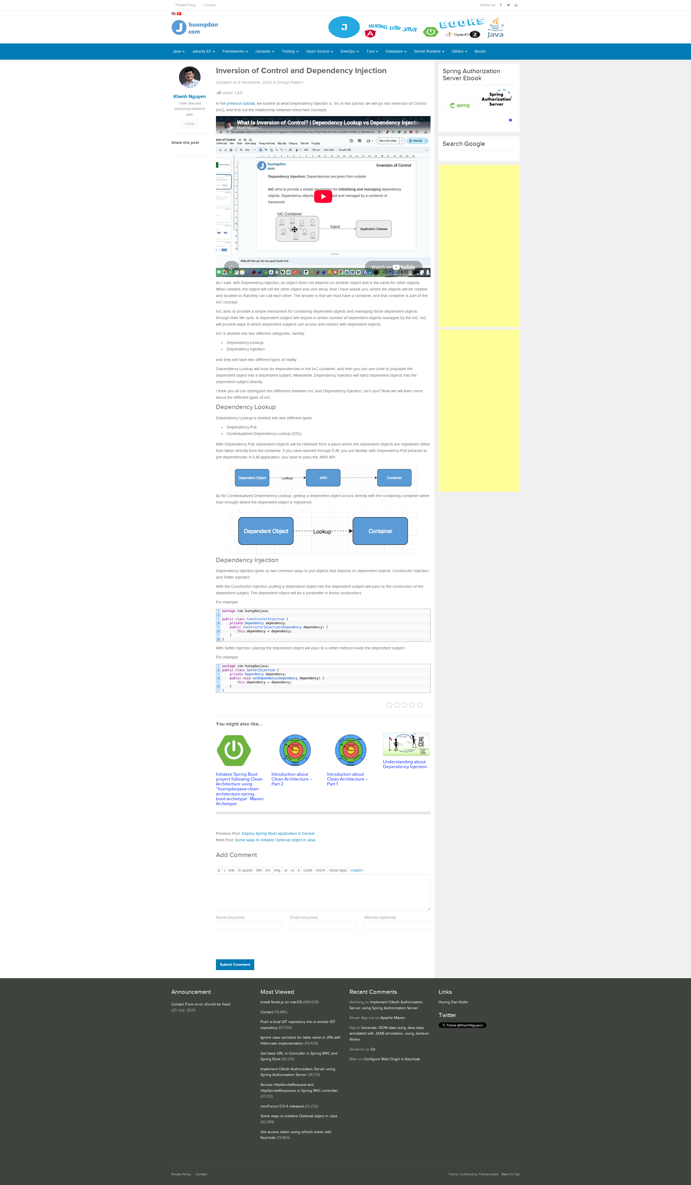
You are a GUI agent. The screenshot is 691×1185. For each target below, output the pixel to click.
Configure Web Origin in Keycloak (392, 1059)
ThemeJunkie (489, 1174)
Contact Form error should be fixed (200, 1004)
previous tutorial (241, 103)
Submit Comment (235, 964)
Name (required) (230, 917)
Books (480, 51)
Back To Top (511, 1174)
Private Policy (185, 5)
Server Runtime (427, 51)
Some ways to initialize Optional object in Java (275, 840)
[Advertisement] (479, 246)
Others (457, 51)
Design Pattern (290, 82)
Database (394, 51)
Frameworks (233, 51)
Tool (370, 51)
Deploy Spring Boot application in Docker (278, 833)
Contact (210, 5)
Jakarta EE (201, 51)
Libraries (263, 51)
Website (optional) (380, 917)
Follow (190, 124)
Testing (288, 51)
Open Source (317, 51)
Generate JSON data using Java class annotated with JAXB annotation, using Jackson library (389, 1034)
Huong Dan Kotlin (453, 1002)
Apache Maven (392, 1018)
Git (373, 1049)
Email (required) (304, 917)
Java (177, 51)
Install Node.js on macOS (281, 1002)
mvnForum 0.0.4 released (282, 1106)
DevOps (348, 51)
